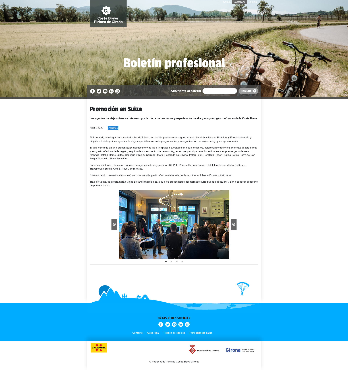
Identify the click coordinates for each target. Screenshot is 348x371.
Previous (114, 224)
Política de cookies (174, 332)
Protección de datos (200, 332)
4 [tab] (182, 261)
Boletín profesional (174, 63)
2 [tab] (171, 261)
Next (234, 224)
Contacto (137, 332)
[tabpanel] (174, 224)
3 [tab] (177, 261)
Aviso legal (153, 332)
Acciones (113, 128)
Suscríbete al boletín (186, 91)
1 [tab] (166, 261)
